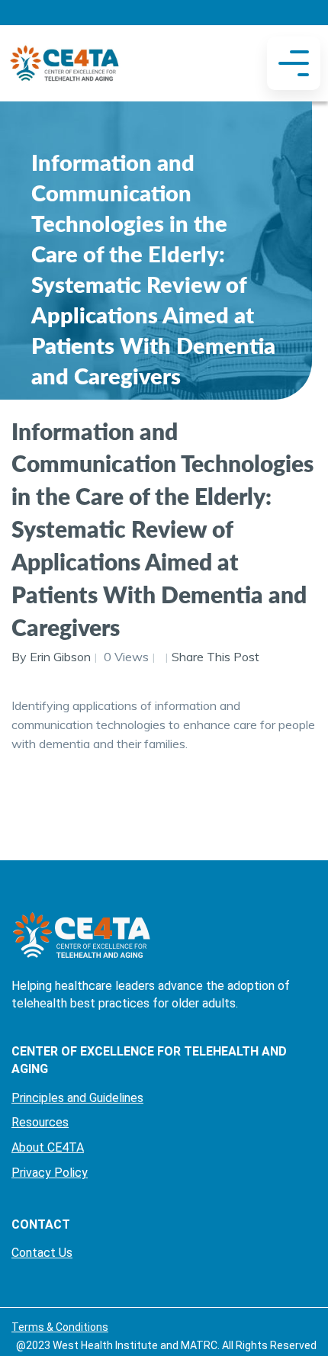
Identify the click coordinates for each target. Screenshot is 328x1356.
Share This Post (215, 656)
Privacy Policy (49, 1172)
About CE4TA (47, 1147)
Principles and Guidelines (77, 1098)
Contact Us (41, 1252)
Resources (40, 1122)
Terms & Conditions (59, 1327)
